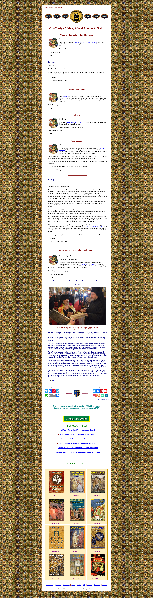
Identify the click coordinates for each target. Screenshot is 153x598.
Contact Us (97, 585)
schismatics (83, 264)
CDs (84, 585)
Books (79, 585)
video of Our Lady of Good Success (85, 42)
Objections (66, 585)
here (54, 380)
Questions (58, 585)
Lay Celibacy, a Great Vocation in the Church (77, 434)
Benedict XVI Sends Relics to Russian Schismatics (78, 448)
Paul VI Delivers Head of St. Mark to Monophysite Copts (78, 452)
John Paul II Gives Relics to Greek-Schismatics (78, 443)
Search (89, 585)
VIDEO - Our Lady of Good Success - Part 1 (78, 430)
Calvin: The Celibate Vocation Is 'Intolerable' (78, 439)
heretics (93, 264)
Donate (104, 585)
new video (65, 96)
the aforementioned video (94, 226)
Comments (49, 585)
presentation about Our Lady (75, 122)
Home (73, 585)
